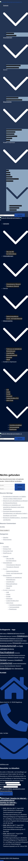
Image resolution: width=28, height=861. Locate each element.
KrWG (17, 646)
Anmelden (6, 546)
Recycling (11, 655)
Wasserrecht (18, 665)
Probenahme (17, 652)
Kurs (21, 646)
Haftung (25, 640)
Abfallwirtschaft (11, 633)
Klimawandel (17, 643)
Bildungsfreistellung (11, 136)
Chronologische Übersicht (13, 65)
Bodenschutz (8, 636)
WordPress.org (7, 553)
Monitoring (10, 649)
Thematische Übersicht (12, 67)
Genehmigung (19, 638)
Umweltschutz (6, 663)
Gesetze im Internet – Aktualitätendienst (8, 803)
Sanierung (10, 657)
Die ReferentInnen (11, 35)
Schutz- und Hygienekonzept (14, 100)
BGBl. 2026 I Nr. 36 (8, 833)
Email (1, 786)
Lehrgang (3, 649)
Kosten (26, 643)
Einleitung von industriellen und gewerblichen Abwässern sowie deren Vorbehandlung (13, 507)
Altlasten (18, 633)
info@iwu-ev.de (4, 764)
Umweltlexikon (10, 134)
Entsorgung (12, 638)
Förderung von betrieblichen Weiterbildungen (14, 350)
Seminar (3, 660)
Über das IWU (10, 33)
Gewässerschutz (18, 640)
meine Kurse (9, 181)
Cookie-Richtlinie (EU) (12, 179)
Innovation (10, 643)
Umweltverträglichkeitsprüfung (19, 663)
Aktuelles (5, 537)
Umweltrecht (18, 660)
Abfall (1, 633)
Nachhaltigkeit (7, 652)
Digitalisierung (22, 636)
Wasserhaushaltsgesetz (10, 665)
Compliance (14, 636)
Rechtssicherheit (4, 655)
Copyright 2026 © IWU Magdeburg (9, 858)
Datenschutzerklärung (12, 97)
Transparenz (10, 660)
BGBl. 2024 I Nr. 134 (8, 808)
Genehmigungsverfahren (7, 640)
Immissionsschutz (3, 643)
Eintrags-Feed (7, 549)
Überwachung (19, 668)
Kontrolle (23, 643)
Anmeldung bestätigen (15, 205)
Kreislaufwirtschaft (8, 646)
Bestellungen (13, 210)
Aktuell (8, 140)
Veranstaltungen (7, 37)
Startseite (5, 5)
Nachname (3, 784)
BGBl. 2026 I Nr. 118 (8, 825)
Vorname (2, 782)
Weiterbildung (5, 668)
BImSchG (22, 633)
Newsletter (9, 138)
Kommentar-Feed (8, 551)
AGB (7, 170)
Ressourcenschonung (19, 655)
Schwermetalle (21, 657)
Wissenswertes (7, 102)
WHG (12, 668)
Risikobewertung (3, 657)
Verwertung (2, 665)
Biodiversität (3, 636)
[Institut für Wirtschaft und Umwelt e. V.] (11, 2)
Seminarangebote (14, 208)
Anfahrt (8, 172)
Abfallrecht (5, 633)
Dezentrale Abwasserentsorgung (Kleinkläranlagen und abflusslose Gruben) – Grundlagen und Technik (15, 513)
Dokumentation (4, 638)
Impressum (9, 176)
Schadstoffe (16, 657)
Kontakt (8, 174)
